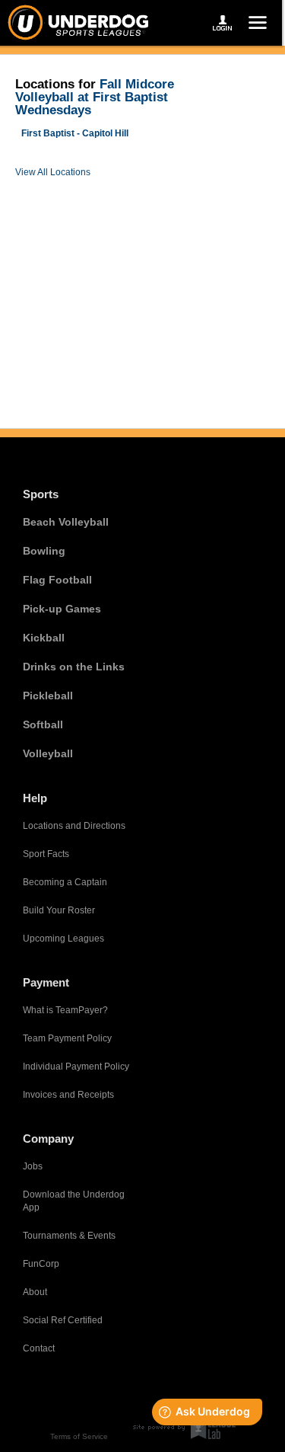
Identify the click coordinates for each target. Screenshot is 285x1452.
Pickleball (48, 695)
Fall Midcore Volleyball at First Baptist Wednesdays (94, 97)
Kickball (44, 638)
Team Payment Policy (67, 1038)
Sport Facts (46, 854)
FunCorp (41, 1264)
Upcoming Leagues (63, 938)
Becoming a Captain (65, 882)
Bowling (44, 551)
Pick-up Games (62, 609)
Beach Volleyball (66, 522)
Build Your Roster (59, 910)
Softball (43, 724)
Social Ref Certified (63, 1320)
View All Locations (52, 172)
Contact (39, 1348)
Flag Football (57, 580)
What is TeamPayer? (65, 1010)
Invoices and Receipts (68, 1094)
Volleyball (48, 753)
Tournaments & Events (69, 1235)
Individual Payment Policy (76, 1066)
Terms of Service (79, 1436)
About (35, 1292)
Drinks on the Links (74, 666)
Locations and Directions (74, 825)
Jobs (33, 1166)
